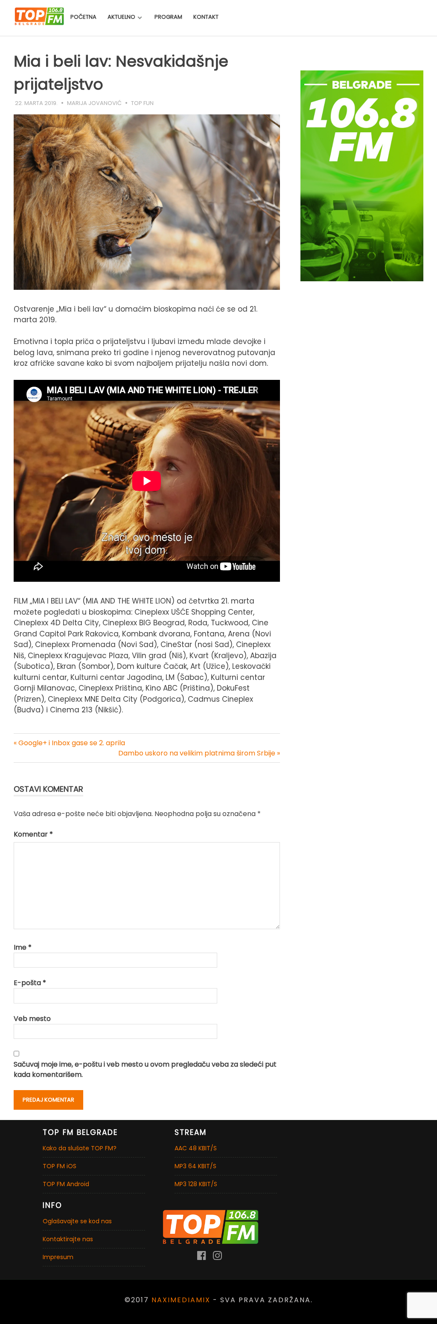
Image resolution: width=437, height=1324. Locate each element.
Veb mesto (32, 1019)
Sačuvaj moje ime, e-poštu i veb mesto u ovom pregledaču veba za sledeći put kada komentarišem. (145, 1069)
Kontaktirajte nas (68, 1239)
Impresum (58, 1257)
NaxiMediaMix (180, 1300)
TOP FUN (142, 103)
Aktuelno (121, 17)
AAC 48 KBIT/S (196, 1148)
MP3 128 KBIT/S (196, 1184)
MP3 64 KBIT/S (195, 1166)
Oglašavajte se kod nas (77, 1221)
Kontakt (205, 17)
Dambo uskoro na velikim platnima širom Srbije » (199, 753)
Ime (23, 947)
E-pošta (30, 983)
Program (168, 17)
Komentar (33, 834)
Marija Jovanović (94, 103)
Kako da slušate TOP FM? (80, 1148)
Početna (83, 17)
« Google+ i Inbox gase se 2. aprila (69, 743)
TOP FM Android (66, 1184)
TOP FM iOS (59, 1166)
